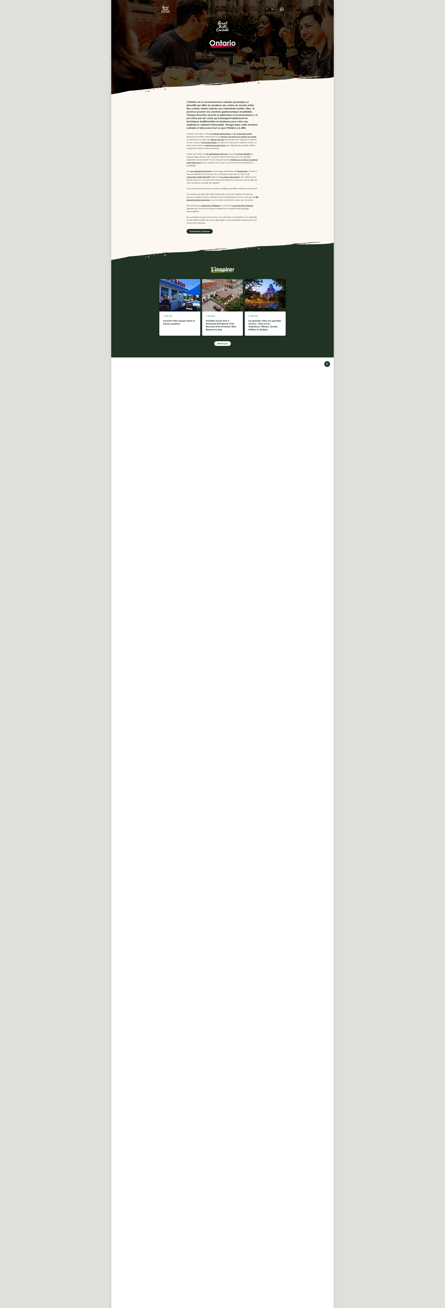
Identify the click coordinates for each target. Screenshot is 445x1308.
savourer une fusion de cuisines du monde (238, 137)
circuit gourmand (208, 142)
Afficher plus (222, 344)
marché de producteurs (215, 145)
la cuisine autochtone (229, 177)
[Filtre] (327, 364)
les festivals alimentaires (220, 134)
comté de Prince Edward (242, 206)
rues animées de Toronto (200, 171)
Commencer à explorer (200, 231)
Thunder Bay (242, 171)
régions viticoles (217, 140)
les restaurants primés (243, 134)
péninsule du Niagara (211, 206)
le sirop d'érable (243, 154)
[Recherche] (267, 9)
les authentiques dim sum (217, 154)
